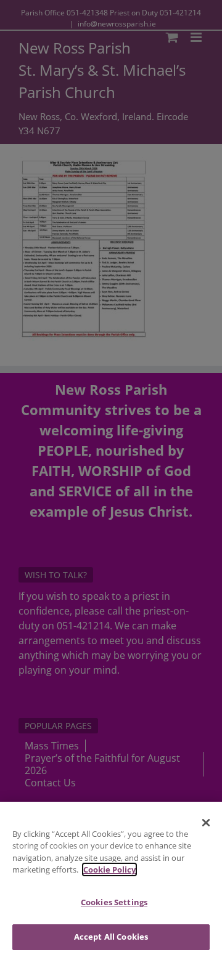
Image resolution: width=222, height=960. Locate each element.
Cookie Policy (109, 869)
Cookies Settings (114, 902)
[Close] (206, 822)
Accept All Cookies (111, 936)
